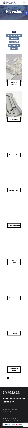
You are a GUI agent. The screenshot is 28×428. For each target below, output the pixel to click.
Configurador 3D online (14, 35)
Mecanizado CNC (14, 45)
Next (19, 378)
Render (14, 49)
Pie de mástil (14, 333)
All (14, 32)
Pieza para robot (14, 119)
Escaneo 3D (14, 39)
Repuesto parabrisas (14, 190)
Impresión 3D (14, 42)
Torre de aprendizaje (14, 298)
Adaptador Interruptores (14, 225)
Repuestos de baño (14, 154)
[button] (26, 13)
